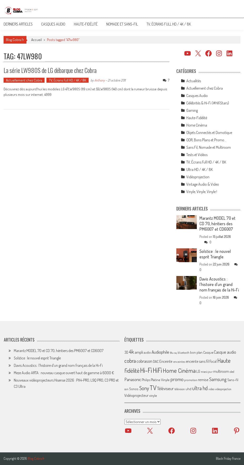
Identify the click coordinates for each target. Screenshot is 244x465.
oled (232, 371)
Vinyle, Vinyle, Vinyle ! (201, 191)
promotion (190, 380)
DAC (156, 361)
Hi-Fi (146, 370)
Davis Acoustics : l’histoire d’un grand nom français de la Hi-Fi (219, 284)
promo (176, 379)
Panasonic (132, 379)
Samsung (218, 379)
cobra (130, 360)
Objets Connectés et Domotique (209, 132)
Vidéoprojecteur (136, 395)
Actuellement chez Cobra (24, 80)
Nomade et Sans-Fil (122, 24)
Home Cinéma (196, 125)
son (126, 389)
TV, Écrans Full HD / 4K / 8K (169, 24)
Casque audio (225, 352)
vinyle (153, 395)
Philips (146, 380)
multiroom (221, 371)
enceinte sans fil (197, 361)
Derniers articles (18, 24)
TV (153, 388)
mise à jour (207, 371)
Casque (208, 352)
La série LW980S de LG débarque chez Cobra (50, 70)
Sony (144, 388)
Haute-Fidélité (86, 24)
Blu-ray (173, 352)
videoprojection (223, 389)
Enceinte (166, 361)
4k (131, 351)
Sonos (133, 388)
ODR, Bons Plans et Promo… (206, 140)
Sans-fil (232, 379)
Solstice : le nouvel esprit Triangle (215, 254)
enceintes (179, 361)
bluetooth (183, 352)
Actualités (193, 80)
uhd (188, 389)
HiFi (157, 370)
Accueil (36, 39)
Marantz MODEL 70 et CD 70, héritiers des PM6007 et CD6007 (217, 223)
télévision (179, 389)
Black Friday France (228, 458)
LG (198, 371)
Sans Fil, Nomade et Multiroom (208, 147)
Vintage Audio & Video (202, 184)
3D (126, 352)
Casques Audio (53, 24)
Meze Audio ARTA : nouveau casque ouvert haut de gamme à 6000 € (64, 372)
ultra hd (200, 388)
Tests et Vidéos (197, 154)
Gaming (192, 110)
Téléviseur (165, 388)
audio (147, 352)
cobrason (144, 361)
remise (203, 379)
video (211, 389)
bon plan (196, 352)
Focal (213, 361)
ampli (139, 352)
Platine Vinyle (160, 379)
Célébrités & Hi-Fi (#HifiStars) (207, 103)
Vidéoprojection (197, 176)
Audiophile (160, 352)
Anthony (99, 80)
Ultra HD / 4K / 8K (199, 169)
